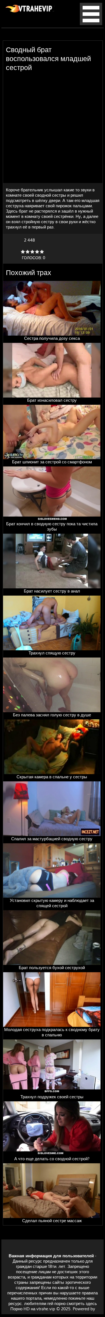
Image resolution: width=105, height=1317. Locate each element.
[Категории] (91, 23)
